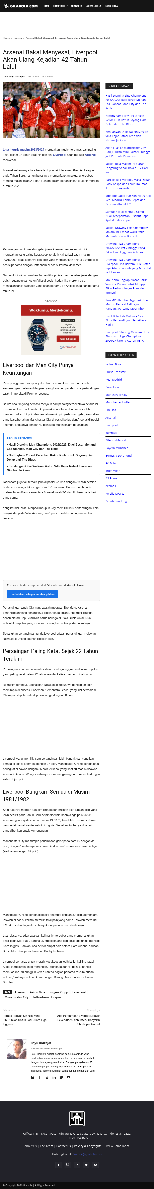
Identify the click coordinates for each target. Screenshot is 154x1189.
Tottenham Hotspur (47, 997)
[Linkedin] (55, 1077)
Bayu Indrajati (16, 76)
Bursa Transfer (115, 372)
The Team (46, 1146)
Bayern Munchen (117, 448)
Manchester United (118, 402)
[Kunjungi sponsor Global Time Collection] (51, 330)
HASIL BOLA (111, 5)
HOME (46, 5)
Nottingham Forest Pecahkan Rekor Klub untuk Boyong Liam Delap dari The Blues (126, 120)
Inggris (18, 38)
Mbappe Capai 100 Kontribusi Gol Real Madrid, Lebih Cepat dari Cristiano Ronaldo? (128, 200)
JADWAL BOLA (93, 5)
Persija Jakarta (115, 493)
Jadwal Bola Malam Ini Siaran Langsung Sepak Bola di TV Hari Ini (126, 168)
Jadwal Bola (113, 364)
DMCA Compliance (117, 1146)
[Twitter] (63, 1077)
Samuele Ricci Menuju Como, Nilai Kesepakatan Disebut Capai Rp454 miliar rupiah (127, 216)
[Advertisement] (77, 24)
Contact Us (63, 1146)
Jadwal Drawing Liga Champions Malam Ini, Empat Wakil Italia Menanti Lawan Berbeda (127, 232)
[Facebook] (41, 1077)
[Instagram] (48, 1077)
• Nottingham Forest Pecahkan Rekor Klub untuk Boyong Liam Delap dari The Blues (50, 457)
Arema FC (111, 486)
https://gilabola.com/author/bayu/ (46, 1048)
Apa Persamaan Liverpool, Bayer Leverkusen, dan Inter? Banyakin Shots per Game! (78, 1020)
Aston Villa (37, 992)
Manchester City (16, 997)
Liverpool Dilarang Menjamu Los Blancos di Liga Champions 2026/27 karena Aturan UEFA (127, 336)
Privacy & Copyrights (87, 1146)
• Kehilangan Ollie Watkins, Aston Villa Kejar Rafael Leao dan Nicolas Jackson (49, 468)
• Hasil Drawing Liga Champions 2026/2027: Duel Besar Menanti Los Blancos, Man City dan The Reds (51, 446)
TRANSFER (76, 5)
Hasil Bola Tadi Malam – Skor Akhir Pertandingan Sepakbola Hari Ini (125, 320)
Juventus (111, 433)
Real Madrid (113, 379)
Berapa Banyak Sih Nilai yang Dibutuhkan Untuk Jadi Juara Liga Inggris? (25, 1020)
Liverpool (79, 992)
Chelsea (110, 410)
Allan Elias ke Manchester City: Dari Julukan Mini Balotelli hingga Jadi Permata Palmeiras (127, 152)
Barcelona (112, 387)
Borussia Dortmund (118, 455)
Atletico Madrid (115, 440)
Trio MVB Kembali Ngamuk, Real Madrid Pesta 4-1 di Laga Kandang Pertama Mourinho (127, 304)
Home (6, 38)
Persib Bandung (116, 501)
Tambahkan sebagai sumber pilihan (32, 594)
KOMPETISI (59, 5)
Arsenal (19, 992)
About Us (30, 1146)
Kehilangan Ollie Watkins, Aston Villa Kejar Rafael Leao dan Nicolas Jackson (126, 136)
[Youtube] (70, 1077)
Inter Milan (112, 471)
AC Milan (111, 463)
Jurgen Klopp (59, 992)
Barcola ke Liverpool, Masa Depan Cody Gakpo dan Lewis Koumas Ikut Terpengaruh (128, 184)
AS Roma (111, 478)
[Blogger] (34, 1077)
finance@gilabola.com (87, 1154)
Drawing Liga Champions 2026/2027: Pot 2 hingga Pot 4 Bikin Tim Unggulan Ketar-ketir (126, 248)
